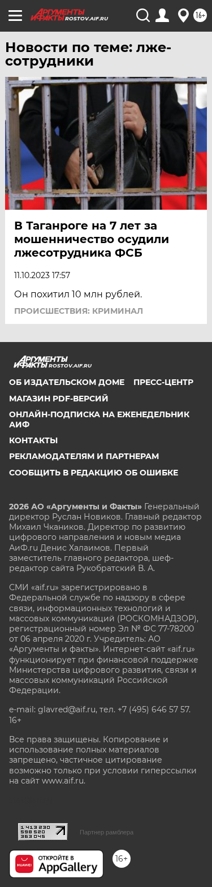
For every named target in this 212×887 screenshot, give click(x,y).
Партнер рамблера (106, 832)
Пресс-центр (163, 382)
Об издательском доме (66, 382)
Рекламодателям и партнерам (84, 456)
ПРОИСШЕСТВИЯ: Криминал (78, 311)
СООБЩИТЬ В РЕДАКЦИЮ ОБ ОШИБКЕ (93, 473)
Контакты (33, 440)
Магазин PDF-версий (59, 398)
